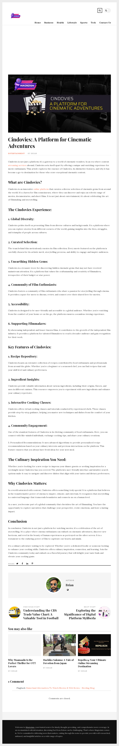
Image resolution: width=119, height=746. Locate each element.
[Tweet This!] (17, 563)
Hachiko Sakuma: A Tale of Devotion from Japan (59, 645)
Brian (34, 153)
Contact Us (105, 22)
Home (38, 22)
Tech (93, 22)
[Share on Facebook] (23, 563)
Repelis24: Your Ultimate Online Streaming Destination (94, 645)
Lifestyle (72, 22)
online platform (41, 189)
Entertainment (16, 153)
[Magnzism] (15, 22)
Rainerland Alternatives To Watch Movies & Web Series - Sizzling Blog (60, 688)
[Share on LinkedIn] (27, 563)
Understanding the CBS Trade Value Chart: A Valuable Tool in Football (40, 614)
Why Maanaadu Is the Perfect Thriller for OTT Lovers (24, 645)
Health (60, 22)
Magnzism (30, 727)
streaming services (17, 165)
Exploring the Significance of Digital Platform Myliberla (80, 614)
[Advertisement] (59, 47)
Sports (83, 22)
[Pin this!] (32, 563)
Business (48, 22)
